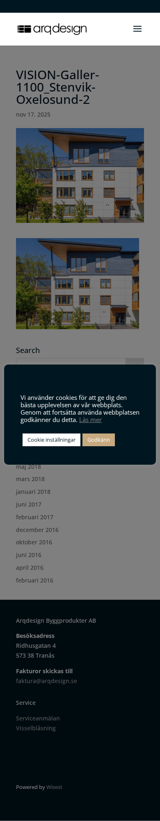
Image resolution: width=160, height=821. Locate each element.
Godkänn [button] (98, 439)
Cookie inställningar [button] (51, 439)
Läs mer (90, 419)
